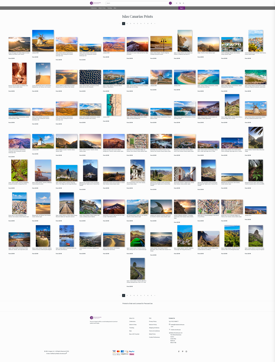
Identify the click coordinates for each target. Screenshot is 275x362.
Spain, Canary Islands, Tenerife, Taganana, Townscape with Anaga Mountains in (184, 249)
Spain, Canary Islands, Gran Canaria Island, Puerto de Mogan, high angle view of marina (231, 150)
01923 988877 (174, 321)
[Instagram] (186, 352)
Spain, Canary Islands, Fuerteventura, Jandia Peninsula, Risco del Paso (208, 86)
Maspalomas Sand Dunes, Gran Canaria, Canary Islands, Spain (230, 183)
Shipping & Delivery (154, 327)
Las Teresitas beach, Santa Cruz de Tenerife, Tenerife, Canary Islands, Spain (137, 216)
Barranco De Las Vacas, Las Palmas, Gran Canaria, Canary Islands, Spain (18, 86)
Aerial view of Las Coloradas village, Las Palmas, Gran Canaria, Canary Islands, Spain (137, 150)
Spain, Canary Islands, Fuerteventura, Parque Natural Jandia (160, 117)
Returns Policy (153, 324)
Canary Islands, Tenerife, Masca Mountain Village (254, 150)
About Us (131, 318)
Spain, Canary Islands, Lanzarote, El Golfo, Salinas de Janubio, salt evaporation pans (18, 249)
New (115, 8)
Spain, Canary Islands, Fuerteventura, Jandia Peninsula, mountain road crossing (89, 117)
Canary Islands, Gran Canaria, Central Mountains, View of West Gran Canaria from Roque (160, 250)
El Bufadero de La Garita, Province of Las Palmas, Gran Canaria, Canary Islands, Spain (160, 150)
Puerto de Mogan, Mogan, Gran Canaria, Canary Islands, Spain (230, 53)
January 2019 (248, 215)
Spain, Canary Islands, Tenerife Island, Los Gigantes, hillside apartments (207, 117)
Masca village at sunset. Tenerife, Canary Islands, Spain (65, 150)
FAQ (150, 318)
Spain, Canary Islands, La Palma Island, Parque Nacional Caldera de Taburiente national (66, 216)
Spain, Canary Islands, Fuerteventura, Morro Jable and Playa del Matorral (137, 117)
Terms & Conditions (154, 331)
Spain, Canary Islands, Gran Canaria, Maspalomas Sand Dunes (111, 249)
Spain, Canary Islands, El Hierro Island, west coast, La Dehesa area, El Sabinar (89, 216)
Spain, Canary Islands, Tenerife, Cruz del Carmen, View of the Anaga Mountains (230, 249)
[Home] (96, 3)
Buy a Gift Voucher (134, 334)
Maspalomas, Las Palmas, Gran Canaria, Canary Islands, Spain (41, 216)
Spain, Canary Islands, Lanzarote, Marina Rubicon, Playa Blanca (112, 86)
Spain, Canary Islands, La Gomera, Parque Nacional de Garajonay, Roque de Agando (254, 249)
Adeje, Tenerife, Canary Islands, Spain (206, 53)
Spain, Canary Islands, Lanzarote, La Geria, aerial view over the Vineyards (89, 86)
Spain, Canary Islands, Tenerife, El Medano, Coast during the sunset (42, 183)
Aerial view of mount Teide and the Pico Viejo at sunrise (137, 53)
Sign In (181, 8)
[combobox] (137, 3)
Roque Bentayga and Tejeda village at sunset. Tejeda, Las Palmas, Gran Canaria (19, 53)
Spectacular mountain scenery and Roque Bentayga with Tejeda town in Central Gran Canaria (89, 184)
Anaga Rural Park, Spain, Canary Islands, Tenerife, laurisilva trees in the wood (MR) (254, 183)
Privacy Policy (152, 321)
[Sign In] (183, 3)
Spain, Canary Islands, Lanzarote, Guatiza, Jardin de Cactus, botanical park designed (42, 249)
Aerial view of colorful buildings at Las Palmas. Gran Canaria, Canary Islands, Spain (19, 216)
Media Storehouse (61, 353)
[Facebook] (179, 352)
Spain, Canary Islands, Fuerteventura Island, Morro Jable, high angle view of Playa (208, 150)
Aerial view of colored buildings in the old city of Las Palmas (208, 216)
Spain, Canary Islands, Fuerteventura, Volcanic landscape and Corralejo (137, 86)
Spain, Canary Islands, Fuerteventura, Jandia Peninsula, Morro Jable (19, 117)
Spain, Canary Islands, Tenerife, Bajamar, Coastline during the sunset (159, 53)
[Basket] (180, 3)
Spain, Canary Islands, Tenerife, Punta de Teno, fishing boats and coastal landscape (136, 249)
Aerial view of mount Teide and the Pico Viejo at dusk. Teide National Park (113, 216)
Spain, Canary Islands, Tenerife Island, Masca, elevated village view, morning (231, 117)
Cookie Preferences (154, 337)
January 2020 (35, 53)
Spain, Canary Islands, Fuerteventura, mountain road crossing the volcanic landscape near (64, 54)
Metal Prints (152, 334)
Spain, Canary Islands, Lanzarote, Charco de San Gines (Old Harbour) (66, 249)
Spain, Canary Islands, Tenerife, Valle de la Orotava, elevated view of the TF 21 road (136, 281)
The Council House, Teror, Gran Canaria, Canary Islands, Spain (136, 183)
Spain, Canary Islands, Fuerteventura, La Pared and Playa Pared (184, 117)
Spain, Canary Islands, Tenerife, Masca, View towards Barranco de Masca (208, 249)
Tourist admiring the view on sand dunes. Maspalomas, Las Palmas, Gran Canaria (41, 86)
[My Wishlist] (176, 3)
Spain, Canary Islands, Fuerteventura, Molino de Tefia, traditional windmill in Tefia (255, 117)
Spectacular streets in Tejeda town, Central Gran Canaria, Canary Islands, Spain (184, 183)
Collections (94, 8)
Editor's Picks (102, 8)
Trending (109, 8)
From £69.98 (11, 58)
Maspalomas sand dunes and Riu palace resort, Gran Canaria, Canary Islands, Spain (184, 150)
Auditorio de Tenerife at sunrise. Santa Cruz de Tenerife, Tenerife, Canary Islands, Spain (160, 216)
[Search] (170, 3)
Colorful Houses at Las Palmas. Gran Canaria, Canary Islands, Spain (255, 53)
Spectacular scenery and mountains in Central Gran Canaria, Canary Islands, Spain (114, 183)
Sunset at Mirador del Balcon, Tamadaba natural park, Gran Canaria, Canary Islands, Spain (184, 217)
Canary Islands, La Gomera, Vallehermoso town (89, 249)
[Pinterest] (182, 352)
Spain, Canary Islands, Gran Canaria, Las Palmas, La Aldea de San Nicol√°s (183, 53)
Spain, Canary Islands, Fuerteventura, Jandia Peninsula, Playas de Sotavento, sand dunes (255, 86)
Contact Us (172, 318)
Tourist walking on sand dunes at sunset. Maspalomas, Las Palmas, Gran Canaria (65, 86)
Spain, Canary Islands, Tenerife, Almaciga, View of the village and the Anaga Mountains (66, 183)
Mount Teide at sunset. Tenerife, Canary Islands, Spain (88, 150)
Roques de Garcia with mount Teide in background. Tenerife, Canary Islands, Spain (113, 150)
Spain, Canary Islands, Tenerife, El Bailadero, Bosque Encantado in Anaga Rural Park (19, 183)
